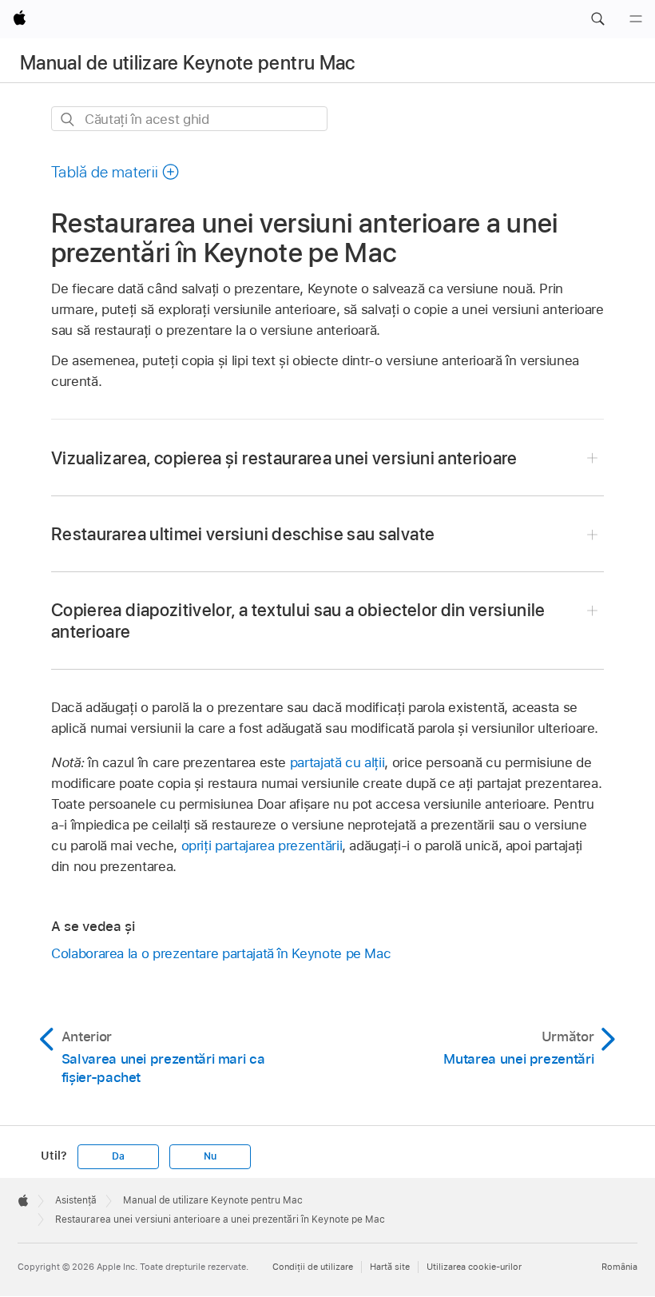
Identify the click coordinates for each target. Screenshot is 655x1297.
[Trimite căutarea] (68, 119)
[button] (597, 19)
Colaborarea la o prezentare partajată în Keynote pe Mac (221, 953)
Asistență (76, 1200)
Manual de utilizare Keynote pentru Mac (187, 62)
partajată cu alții (337, 762)
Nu (210, 1156)
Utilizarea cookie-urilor (474, 1266)
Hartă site (390, 1266)
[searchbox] (189, 118)
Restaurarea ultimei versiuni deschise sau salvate (243, 533)
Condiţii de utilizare (312, 1266)
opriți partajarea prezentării (262, 845)
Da (118, 1156)
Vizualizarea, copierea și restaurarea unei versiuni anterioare (284, 458)
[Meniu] (636, 19)
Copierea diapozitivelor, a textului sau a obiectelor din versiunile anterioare (298, 620)
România (619, 1266)
